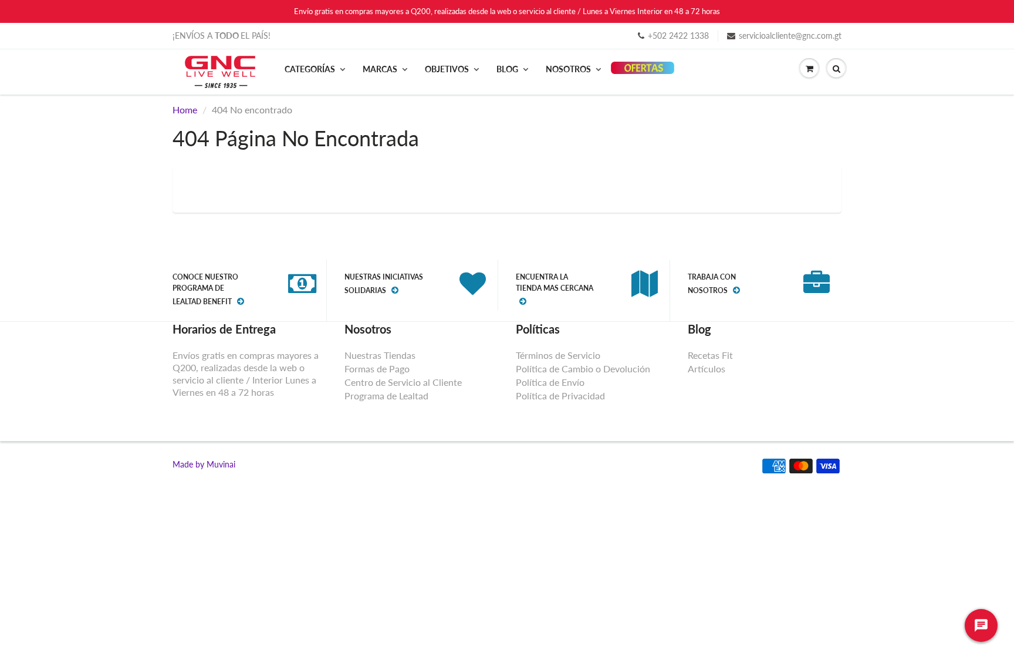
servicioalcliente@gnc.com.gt (790, 36)
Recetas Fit (710, 355)
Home (185, 109)
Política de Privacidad (560, 395)
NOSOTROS (568, 69)
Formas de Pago (377, 368)
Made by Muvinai (204, 464)
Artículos (706, 368)
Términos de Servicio (558, 355)
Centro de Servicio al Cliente (403, 382)
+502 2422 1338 (678, 36)
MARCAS (380, 69)
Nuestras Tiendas (379, 355)
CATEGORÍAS (310, 69)
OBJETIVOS (447, 69)
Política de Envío (550, 382)
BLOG (507, 69)
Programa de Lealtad (386, 395)
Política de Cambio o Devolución (583, 368)
